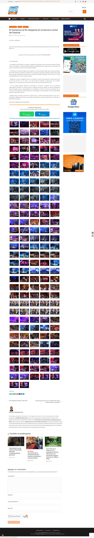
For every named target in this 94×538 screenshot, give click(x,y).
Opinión (22, 18)
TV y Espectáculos (13, 26)
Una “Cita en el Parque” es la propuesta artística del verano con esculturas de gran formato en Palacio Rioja (52, 454)
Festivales (45, 18)
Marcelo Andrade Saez (20, 35)
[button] (17, 19)
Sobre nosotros (65, 18)
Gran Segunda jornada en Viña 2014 (18, 400)
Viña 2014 (20, 26)
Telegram (43, 115)
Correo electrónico (13, 501)
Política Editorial (39, 530)
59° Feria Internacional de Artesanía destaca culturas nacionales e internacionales (34, 454)
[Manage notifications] (3, 535)
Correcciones (48, 530)
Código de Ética (56, 530)
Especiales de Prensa (33, 18)
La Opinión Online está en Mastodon (8, 537)
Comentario (11, 476)
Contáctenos (55, 18)
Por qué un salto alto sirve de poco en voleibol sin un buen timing (35, 1)
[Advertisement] (74, 83)
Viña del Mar (25, 26)
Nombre (10, 495)
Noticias (14, 18)
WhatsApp (27, 115)
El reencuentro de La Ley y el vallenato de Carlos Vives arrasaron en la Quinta (48, 401)
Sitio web (10, 508)
